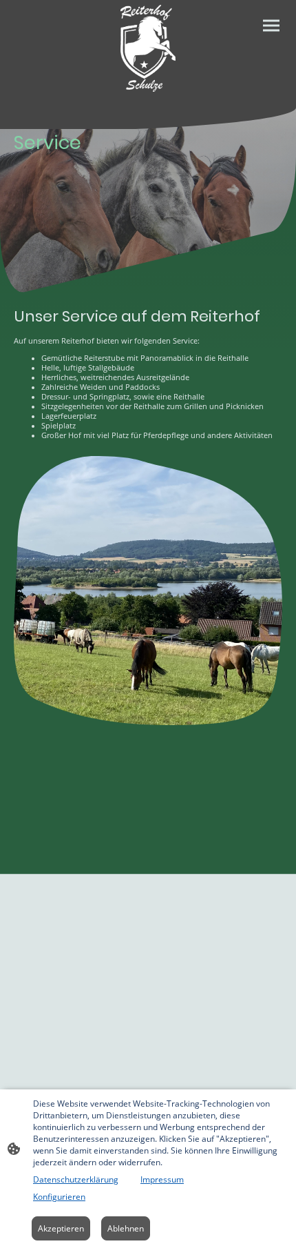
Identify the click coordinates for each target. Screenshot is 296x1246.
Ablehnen (125, 1228)
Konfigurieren (59, 1197)
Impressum (162, 1179)
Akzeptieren (61, 1228)
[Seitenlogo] (148, 48)
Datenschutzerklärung (75, 1179)
